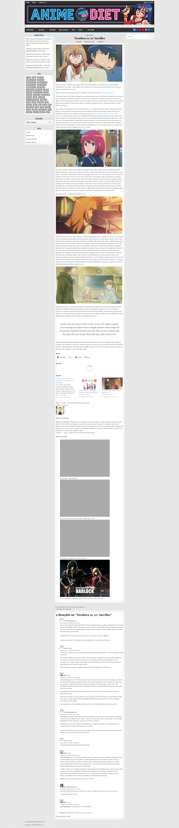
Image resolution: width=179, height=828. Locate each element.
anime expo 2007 (31, 82)
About (34, 2)
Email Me (91, 432)
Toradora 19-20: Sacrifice (89, 38)
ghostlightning (68, 787)
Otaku (36, 107)
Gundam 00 (43, 100)
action (28, 77)
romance (34, 110)
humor (34, 102)
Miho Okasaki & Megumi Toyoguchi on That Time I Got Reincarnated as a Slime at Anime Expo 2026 (38, 41)
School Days (42, 110)
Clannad (46, 90)
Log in (28, 132)
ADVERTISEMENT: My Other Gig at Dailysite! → (70, 607)
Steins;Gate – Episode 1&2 (68, 478)
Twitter (64, 403)
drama (35, 97)
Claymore (29, 92)
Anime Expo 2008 (42, 82)
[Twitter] (134, 30)
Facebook (71, 403)
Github (77, 432)
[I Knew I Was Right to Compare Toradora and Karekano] (67, 388)
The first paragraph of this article (85, 764)
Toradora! (65, 405)
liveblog (29, 105)
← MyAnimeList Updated (63, 609)
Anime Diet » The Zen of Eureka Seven (79, 813)
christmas (38, 90)
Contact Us (42, 2)
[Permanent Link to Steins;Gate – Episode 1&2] (85, 476)
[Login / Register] (152, 30)
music (44, 105)
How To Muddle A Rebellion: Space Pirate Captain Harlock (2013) (81, 598)
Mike (65, 675)
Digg (81, 403)
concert (29, 95)
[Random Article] (149, 30)
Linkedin (86, 403)
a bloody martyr (106, 93)
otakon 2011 (30, 107)
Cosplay (29, 97)
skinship (29, 112)
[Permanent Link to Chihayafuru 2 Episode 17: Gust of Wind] (85, 556)
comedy (46, 92)
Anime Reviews (90, 35)
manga (35, 105)
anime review (40, 87)
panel (41, 107)
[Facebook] (137, 30)
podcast (47, 107)
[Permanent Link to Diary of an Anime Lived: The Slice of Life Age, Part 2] (85, 516)
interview (40, 102)
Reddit (76, 403)
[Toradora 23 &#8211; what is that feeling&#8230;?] (112, 383)
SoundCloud (84, 432)
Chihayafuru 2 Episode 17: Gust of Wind (73, 558)
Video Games (91, 30)
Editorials (42, 30)
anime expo (41, 80)
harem (28, 102)
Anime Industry (31, 87)
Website (59, 432)
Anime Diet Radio (31, 80)
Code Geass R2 (38, 92)
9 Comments (100, 42)
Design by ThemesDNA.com (34, 825)
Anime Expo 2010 (31, 85)
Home (27, 2)
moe (40, 105)
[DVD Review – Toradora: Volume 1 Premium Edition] (89, 383)
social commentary (39, 112)
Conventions (30, 30)
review (28, 110)
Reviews (80, 30)
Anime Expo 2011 (41, 85)
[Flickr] (140, 30)
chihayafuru (30, 90)
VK (79, 403)
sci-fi (49, 110)
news (49, 105)
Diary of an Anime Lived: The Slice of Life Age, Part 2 (77, 518)
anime (33, 77)
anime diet (40, 77)
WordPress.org (31, 142)
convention (36, 95)
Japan (46, 102)
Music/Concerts (64, 30)
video (47, 112)
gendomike (79, 42)
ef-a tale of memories (33, 100)
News (73, 30)
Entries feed (30, 135)
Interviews (53, 30)
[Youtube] (143, 30)
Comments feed (31, 139)
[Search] (146, 30)
